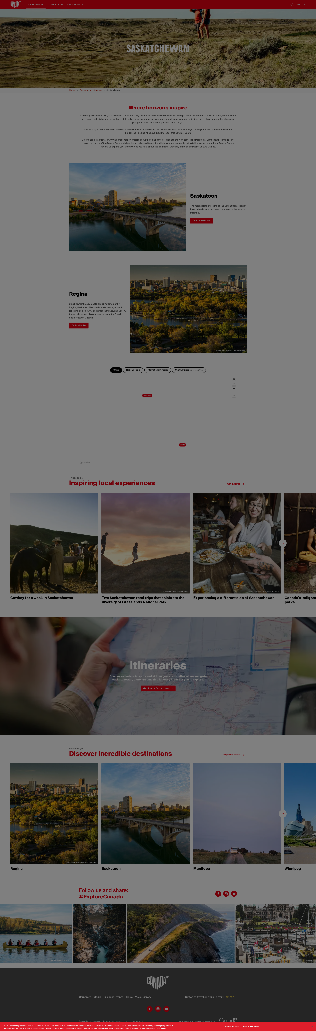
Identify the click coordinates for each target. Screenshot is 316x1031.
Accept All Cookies (251, 1026)
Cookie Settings (232, 1026)
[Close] (312, 1026)
